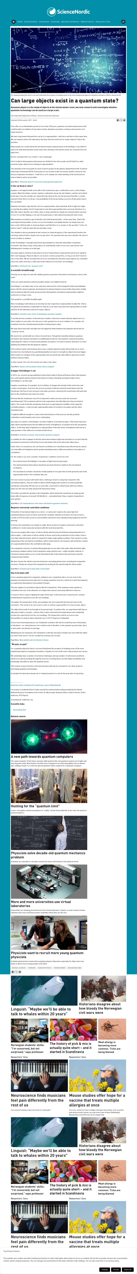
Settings (105, 1269)
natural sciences (19, 968)
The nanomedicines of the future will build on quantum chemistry (44, 503)
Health (19, 22)
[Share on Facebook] (117, 120)
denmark (31, 968)
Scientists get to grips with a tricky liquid (34, 569)
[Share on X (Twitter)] (121, 120)
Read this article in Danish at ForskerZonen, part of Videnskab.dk (36, 685)
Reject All (127, 1269)
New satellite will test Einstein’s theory (34, 640)
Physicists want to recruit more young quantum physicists (41, 182)
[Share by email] (124, 120)
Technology (55, 22)
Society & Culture (30, 22)
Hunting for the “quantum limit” (31, 266)
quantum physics (44, 968)
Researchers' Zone (103, 22)
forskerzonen (59, 968)
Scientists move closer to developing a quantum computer (41, 314)
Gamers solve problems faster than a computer (37, 367)
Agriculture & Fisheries (70, 22)
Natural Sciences (87, 22)
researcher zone (74, 968)
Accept (116, 1269)
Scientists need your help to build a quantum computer (40, 435)
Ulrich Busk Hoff (19, 710)
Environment (44, 22)
